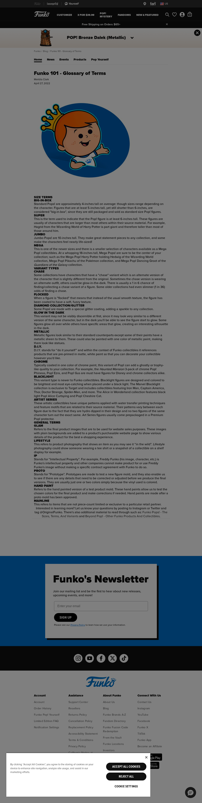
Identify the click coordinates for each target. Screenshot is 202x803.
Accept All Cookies (126, 767)
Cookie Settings (126, 786)
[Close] (146, 757)
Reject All (126, 776)
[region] (78, 775)
